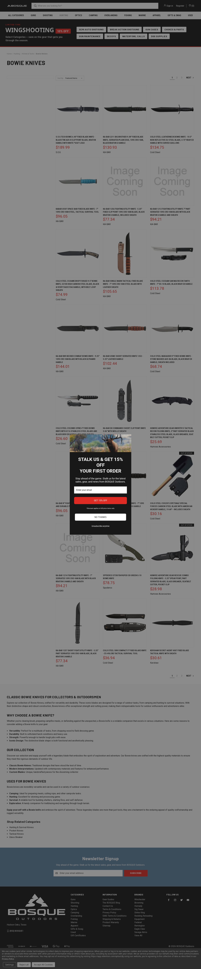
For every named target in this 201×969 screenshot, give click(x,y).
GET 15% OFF (100, 500)
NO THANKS (100, 517)
